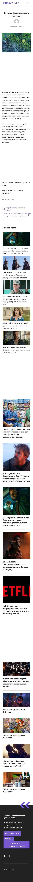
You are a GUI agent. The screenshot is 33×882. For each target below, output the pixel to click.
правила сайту (12, 834)
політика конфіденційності (16, 844)
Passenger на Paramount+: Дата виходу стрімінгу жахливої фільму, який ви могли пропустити (16, 251)
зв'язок (8, 839)
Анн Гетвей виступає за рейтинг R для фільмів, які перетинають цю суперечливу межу (16, 326)
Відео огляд (9, 199)
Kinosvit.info (13, 870)
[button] (27, 3)
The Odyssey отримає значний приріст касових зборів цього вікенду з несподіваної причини (15, 275)
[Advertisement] (16, 73)
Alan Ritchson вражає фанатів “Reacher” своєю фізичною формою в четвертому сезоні (16, 350)
